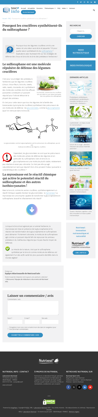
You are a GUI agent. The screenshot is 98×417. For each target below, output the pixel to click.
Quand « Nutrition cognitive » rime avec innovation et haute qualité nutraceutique (81, 213)
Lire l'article (81, 253)
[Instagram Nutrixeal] (84, 2)
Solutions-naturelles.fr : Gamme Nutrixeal (78, 380)
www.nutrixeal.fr (7, 385)
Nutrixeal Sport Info (73, 376)
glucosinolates (32, 108)
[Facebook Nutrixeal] (77, 2)
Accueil (23, 8)
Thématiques (49, 8)
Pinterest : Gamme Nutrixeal (74, 382)
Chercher (81, 36)
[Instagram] (79, 387)
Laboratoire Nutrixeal (40, 408)
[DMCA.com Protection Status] (49, 402)
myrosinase (50, 193)
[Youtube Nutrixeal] (94, 2)
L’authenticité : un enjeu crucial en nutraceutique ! (80, 124)
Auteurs (72, 8)
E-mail (27, 318)
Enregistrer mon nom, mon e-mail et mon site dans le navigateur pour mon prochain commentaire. (32, 328)
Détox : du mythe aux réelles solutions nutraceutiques (79, 191)
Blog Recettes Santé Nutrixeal (75, 378)
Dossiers (40, 8)
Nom (9, 318)
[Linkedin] (84, 387)
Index (64, 8)
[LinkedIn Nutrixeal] (91, 2)
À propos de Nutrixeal (46, 371)
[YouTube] (90, 387)
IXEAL (27, 408)
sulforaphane (47, 51)
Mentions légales (74, 412)
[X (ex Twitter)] (74, 387)
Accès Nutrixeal (28, 12)
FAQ (58, 8)
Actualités (31, 8)
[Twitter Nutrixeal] (80, 2)
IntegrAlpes (14, 408)
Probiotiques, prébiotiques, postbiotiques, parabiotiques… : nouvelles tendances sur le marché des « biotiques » (80, 100)
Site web (44, 318)
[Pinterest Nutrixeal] (87, 2)
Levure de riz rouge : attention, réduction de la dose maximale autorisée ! (80, 146)
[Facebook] (68, 387)
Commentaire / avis (13, 299)
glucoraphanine (54, 108)
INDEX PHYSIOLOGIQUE (81, 65)
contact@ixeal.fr (18, 382)
